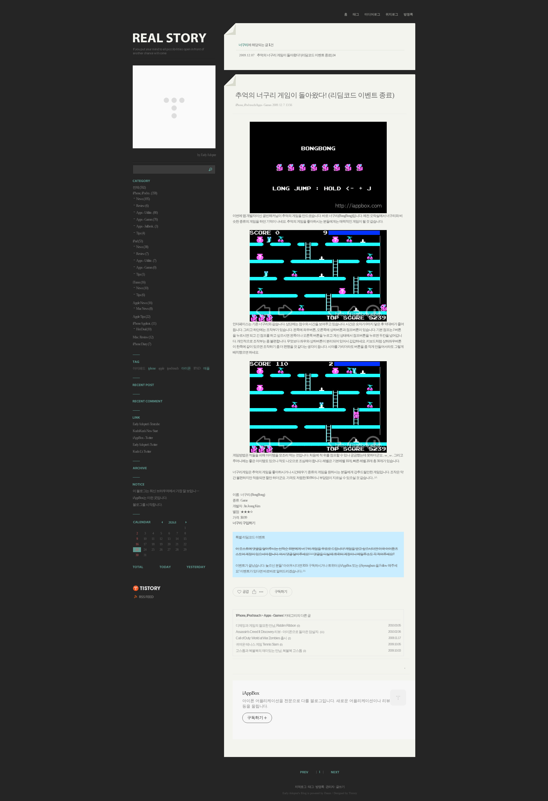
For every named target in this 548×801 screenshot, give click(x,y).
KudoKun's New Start (145, 431)
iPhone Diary (142, 344)
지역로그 (300, 786)
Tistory (353, 793)
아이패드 (139, 368)
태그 (356, 14)
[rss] (144, 597)
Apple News (142, 303)
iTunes (139, 282)
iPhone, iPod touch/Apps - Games (253, 105)
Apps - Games (273, 616)
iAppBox (250, 693)
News (143, 199)
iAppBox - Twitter (143, 438)
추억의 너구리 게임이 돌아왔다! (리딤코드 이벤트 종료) (294, 55)
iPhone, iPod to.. (145, 193)
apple (161, 368)
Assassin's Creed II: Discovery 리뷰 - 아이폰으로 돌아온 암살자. (277, 632)
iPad (138, 241)
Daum (327, 793)
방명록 (408, 14)
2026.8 (172, 522)
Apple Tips (141, 317)
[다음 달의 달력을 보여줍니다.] (186, 522)
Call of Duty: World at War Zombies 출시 (261, 638)
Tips (140, 233)
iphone (152, 368)
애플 (206, 368)
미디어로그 (372, 14)
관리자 (330, 786)
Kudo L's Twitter (142, 452)
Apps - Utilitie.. (147, 213)
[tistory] (147, 589)
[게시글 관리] (261, 592)
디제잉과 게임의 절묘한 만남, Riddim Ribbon (266, 626)
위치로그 (392, 14)
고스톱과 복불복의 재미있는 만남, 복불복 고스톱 (269, 651)
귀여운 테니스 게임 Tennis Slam (257, 644)
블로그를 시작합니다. (147, 505)
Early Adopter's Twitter (145, 445)
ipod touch (172, 368)
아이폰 (186, 368)
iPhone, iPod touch (248, 616)
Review (142, 206)
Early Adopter (290, 793)
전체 (139, 187)
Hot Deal (143, 329)
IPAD (197, 368)
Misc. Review (143, 337)
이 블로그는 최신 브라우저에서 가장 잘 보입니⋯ (166, 491)
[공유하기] (254, 592)
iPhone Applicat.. (144, 323)
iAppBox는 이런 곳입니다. (150, 498)
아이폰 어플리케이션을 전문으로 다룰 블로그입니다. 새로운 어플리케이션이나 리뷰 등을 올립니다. (316, 703)
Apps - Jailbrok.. (147, 226)
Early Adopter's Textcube (146, 424)
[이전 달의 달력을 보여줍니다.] (162, 522)
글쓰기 (340, 786)
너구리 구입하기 (244, 523)
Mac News (144, 309)
